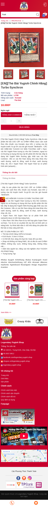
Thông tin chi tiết (9, 172)
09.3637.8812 (8, 354)
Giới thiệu (4, 378)
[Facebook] (18, 478)
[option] (8, 74)
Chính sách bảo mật (9, 390)
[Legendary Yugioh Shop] (24, 6)
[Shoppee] (24, 478)
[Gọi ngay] (12, 503)
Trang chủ (5, 375)
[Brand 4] (24, 321)
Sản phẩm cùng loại (24, 278)
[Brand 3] (8, 321)
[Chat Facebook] (36, 503)
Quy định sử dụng (8, 400)
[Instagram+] (30, 478)
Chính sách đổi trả (8, 397)
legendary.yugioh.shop (12, 365)
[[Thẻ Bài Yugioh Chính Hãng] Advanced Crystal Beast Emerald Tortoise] (36, 290)
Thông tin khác (8, 178)
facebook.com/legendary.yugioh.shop (17, 357)
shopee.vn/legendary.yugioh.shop (16, 361)
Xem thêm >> (6, 312)
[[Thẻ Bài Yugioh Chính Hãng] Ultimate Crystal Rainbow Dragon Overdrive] (12, 290)
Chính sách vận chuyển (10, 393)
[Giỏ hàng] (45, 13)
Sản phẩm (5, 382)
